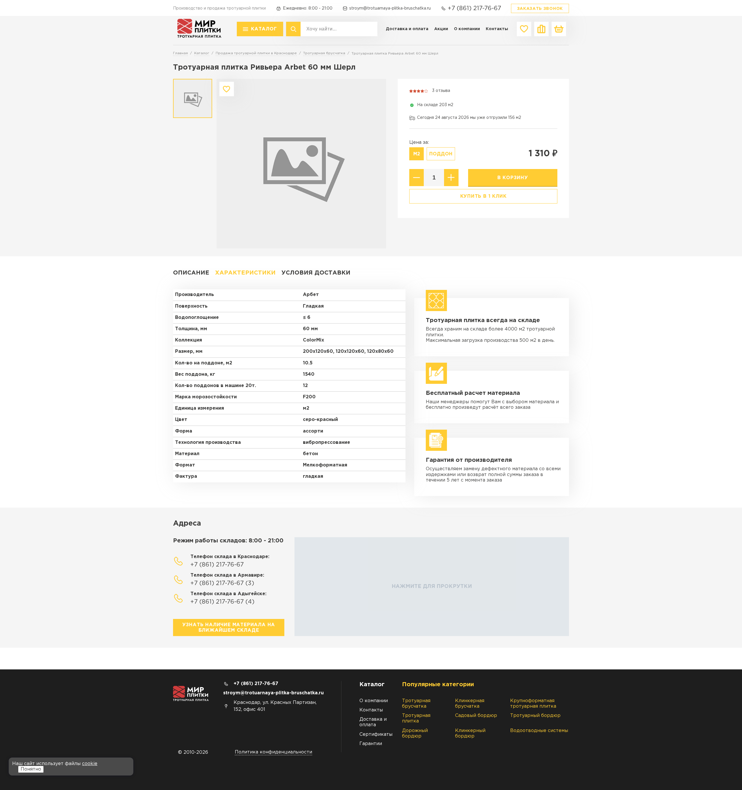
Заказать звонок (540, 8)
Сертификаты (375, 734)
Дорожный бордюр (415, 733)
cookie (89, 764)
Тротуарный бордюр (535, 715)
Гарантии (370, 744)
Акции (441, 29)
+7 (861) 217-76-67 (474, 8)
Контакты (497, 29)
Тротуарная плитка (416, 718)
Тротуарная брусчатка (416, 704)
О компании (467, 29)
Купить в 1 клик (483, 196)
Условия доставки (315, 272)
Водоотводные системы (539, 731)
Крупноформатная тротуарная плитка (533, 704)
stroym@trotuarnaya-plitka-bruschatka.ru (390, 8)
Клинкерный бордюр (470, 733)
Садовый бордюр (476, 715)
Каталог (264, 29)
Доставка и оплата (407, 29)
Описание (191, 272)
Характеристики (245, 272)
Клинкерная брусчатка (469, 704)
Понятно (31, 769)
